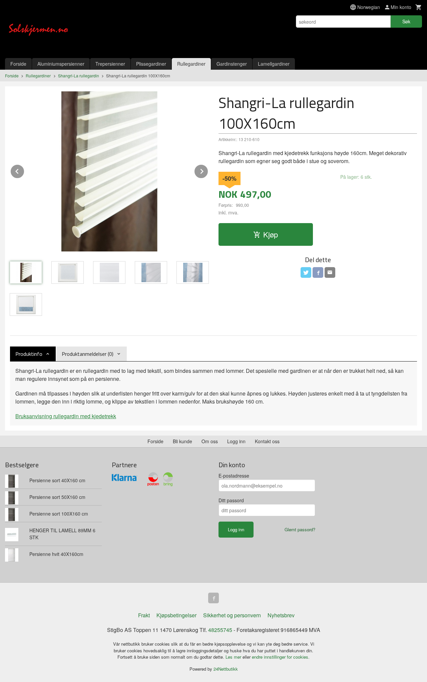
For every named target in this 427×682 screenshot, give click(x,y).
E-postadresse (234, 475)
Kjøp (270, 234)
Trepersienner (110, 63)
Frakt (144, 615)
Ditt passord (231, 500)
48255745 (220, 630)
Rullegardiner (191, 63)
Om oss (209, 441)
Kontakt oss (267, 441)
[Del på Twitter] (306, 272)
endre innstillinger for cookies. (281, 657)
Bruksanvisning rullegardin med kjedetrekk (65, 416)
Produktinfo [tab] (28, 354)
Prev (24, 170)
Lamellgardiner (274, 63)
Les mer (234, 657)
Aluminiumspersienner (60, 63)
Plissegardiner (151, 63)
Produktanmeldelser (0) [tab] (87, 354)
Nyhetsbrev (281, 615)
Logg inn (236, 441)
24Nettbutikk (226, 669)
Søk (406, 21)
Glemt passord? (300, 529)
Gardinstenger (232, 63)
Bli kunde (182, 441)
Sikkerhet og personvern (232, 615)
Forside (18, 63)
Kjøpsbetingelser (176, 615)
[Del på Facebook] (318, 272)
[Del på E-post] (330, 272)
